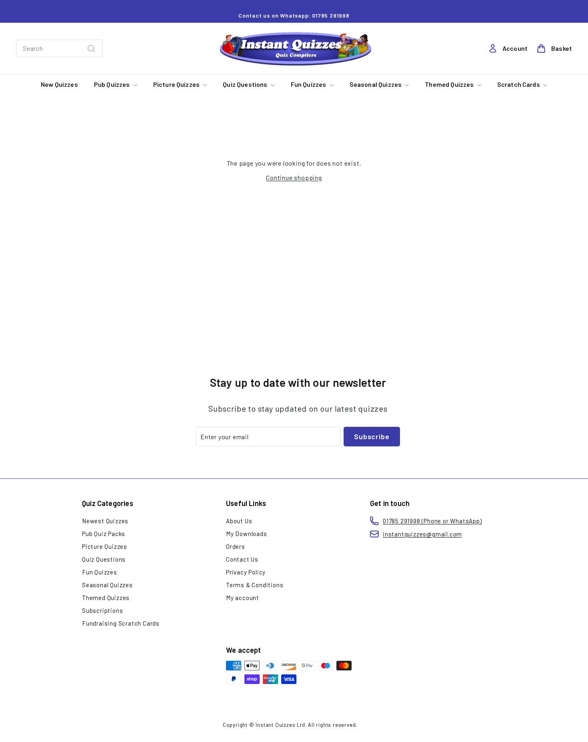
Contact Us (242, 559)
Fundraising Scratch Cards (121, 623)
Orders (235, 546)
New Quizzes (59, 84)
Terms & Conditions (254, 584)
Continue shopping (294, 177)
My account (242, 597)
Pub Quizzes (112, 84)
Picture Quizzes (177, 84)
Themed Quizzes (450, 84)
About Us (239, 520)
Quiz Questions (245, 84)
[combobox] (59, 48)
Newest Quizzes (105, 520)
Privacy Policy (246, 572)
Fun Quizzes (309, 84)
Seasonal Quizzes (376, 84)
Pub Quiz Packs (103, 533)
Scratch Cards (519, 84)
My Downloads (246, 533)
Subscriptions (102, 610)
